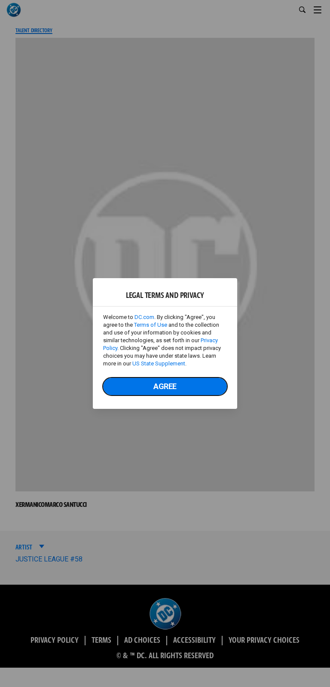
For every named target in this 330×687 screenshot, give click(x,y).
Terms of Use (150, 325)
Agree (165, 386)
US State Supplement (158, 363)
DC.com (144, 317)
